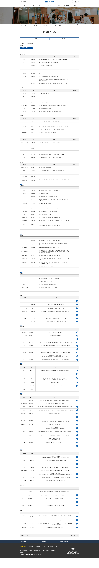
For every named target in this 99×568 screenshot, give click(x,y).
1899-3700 (28, 552)
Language (23, 1)
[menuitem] (24, 5)
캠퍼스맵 (44, 546)
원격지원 (57, 546)
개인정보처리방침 (23, 546)
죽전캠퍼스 (35, 38)
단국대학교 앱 (50, 546)
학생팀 (26, 535)
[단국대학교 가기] (49, 1)
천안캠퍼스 (64, 38)
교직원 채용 (38, 546)
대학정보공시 (31, 546)
